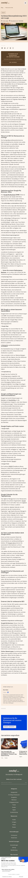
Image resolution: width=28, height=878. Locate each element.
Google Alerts (12, 543)
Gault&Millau (12, 400)
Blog (2, 7)
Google (14, 461)
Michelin (3, 400)
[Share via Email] (4, 48)
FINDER (11, 466)
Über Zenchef (14, 854)
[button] (25, 2)
